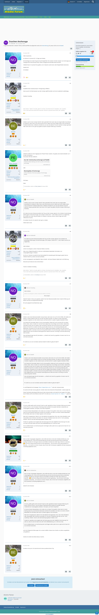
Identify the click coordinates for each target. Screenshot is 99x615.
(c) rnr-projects (49, 614)
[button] (71, 1)
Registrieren (87, 1)
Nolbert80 (13, 43)
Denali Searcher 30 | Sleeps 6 (58, 393)
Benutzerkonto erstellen (42, 585)
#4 (70, 151)
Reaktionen (9, 73)
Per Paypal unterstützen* (83, 59)
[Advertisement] (49, 28)
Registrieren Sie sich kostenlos (40, 582)
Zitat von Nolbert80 (30, 235)
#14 (70, 545)
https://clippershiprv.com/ (45, 387)
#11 (70, 436)
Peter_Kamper (38, 186)
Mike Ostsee (10, 599)
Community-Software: (49, 611)
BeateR (61, 45)
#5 (70, 195)
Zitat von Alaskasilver (31, 470)
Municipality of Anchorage (32, 171)
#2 (70, 83)
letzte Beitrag (45, 45)
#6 (70, 231)
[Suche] (93, 1)
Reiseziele (10, 600)
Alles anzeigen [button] (47, 295)
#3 (70, 119)
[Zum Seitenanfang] (96, 613)
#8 (70, 314)
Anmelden (79, 1)
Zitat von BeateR (30, 199)
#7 (70, 284)
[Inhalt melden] (66, 77)
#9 (70, 350)
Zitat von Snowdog (30, 287)
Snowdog (37, 274)
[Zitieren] (70, 77)
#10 (70, 402)
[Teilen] (71, 49)
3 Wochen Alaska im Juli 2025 (15, 597)
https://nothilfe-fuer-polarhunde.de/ (16, 110)
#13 (70, 496)
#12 (70, 466)
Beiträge (8, 76)
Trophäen (8, 74)
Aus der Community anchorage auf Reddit (36, 160)
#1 (70, 53)
